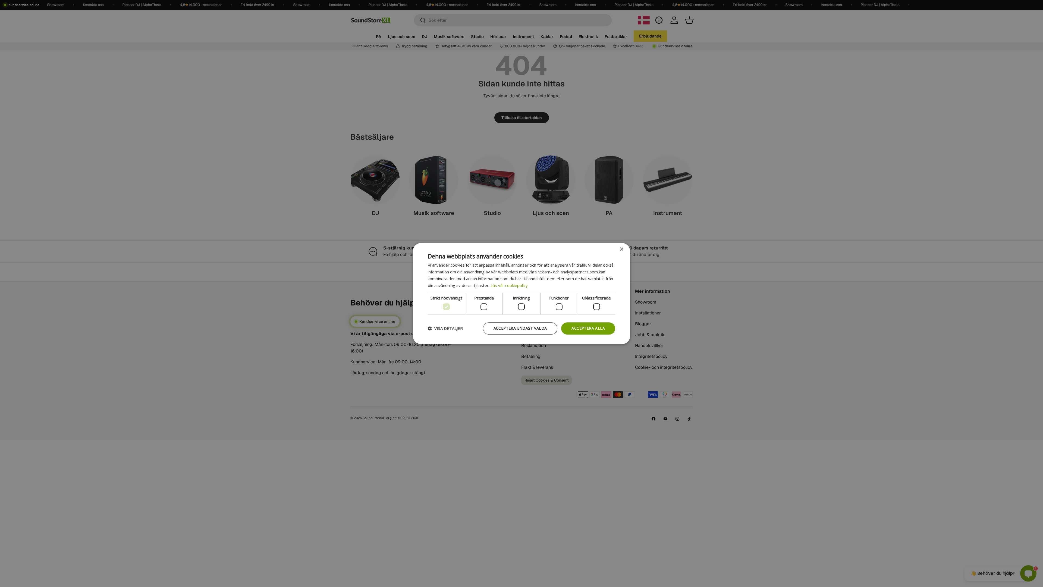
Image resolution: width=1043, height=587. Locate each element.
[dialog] (521, 293)
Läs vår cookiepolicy (509, 285)
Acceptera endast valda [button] (520, 328)
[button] (445, 328)
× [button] (621, 249)
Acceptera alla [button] (588, 328)
